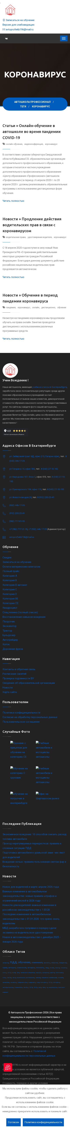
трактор (57, 967)
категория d (56, 982)
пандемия (10, 307)
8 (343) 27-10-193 (55, 489)
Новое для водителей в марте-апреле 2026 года (31, 886)
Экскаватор (9, 626)
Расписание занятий (14, 673)
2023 (35, 987)
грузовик (60, 977)
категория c (43, 982)
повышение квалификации (49, 977)
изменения (37, 962)
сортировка (45, 972)
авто (18, 972)
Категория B (10, 580)
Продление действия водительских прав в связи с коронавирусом (32, 225)
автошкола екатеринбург (28, 972)
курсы (4, 972)
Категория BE (10, 598)
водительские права (15, 237)
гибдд (47, 967)
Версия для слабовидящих (18, 24)
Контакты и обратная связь (19, 669)
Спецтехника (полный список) (20, 612)
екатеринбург (18, 987)
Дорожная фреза (13, 648)
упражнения (21, 967)
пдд (13, 962)
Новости (8, 687)
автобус (25, 987)
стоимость (40, 967)
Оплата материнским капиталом (21, 566)
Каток (6, 644)
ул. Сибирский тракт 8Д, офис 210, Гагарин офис (34, 456)
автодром (31, 967)
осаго (4, 977)
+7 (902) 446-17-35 (38, 529)
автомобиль (6, 982)
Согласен (13, 1122)
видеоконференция (33, 144)
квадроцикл (31, 982)
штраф (14, 972)
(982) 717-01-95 (17, 521)
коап (38, 982)
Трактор (7, 630)
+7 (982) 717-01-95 (18, 529)
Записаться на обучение (19, 20)
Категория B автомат (15, 584)
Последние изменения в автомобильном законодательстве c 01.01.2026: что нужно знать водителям (31, 919)
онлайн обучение (14, 144)
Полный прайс (11, 571)
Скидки (7, 557)
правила (38, 977)
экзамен (47, 963)
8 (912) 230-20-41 (45, 497)
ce (47, 987)
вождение (63, 963)
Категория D (10, 594)
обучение (61, 307)
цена (39, 987)
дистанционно (48, 307)
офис (43, 987)
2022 (9, 972)
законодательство (8, 987)
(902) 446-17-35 (17, 505)
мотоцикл (12, 967)
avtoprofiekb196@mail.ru (19, 29)
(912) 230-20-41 (17, 513)
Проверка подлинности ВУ (18, 678)
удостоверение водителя (40, 237)
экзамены (13, 982)
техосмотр (64, 967)
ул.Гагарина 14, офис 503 (22, 469)
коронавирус (51, 144)
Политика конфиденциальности (21, 712)
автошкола (6, 963)
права (5, 967)
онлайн (35, 307)
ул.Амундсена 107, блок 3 (22, 477)
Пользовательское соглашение (21, 721)
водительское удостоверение (25, 977)
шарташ (9, 977)
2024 (31, 987)
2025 (50, 982)
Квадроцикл (10, 607)
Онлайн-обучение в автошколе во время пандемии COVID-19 (32, 131)
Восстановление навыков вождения (24, 616)
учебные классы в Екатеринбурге (49, 387)
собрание (54, 963)
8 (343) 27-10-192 (49, 469)
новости (52, 972)
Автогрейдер (10, 639)
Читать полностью (13, 200)
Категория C (10, 589)
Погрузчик (9, 621)
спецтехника (59, 972)
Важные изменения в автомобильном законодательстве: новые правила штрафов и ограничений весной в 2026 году (29, 896)
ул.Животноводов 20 (20, 497)
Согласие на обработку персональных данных (30, 717)
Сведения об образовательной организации (29, 682)
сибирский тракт (22, 982)
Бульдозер (9, 635)
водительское (53, 987)
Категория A (10, 575)
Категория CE (10, 603)
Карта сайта (10, 692)
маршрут (38, 972)
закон (14, 977)
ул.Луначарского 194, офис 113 (25, 489)
